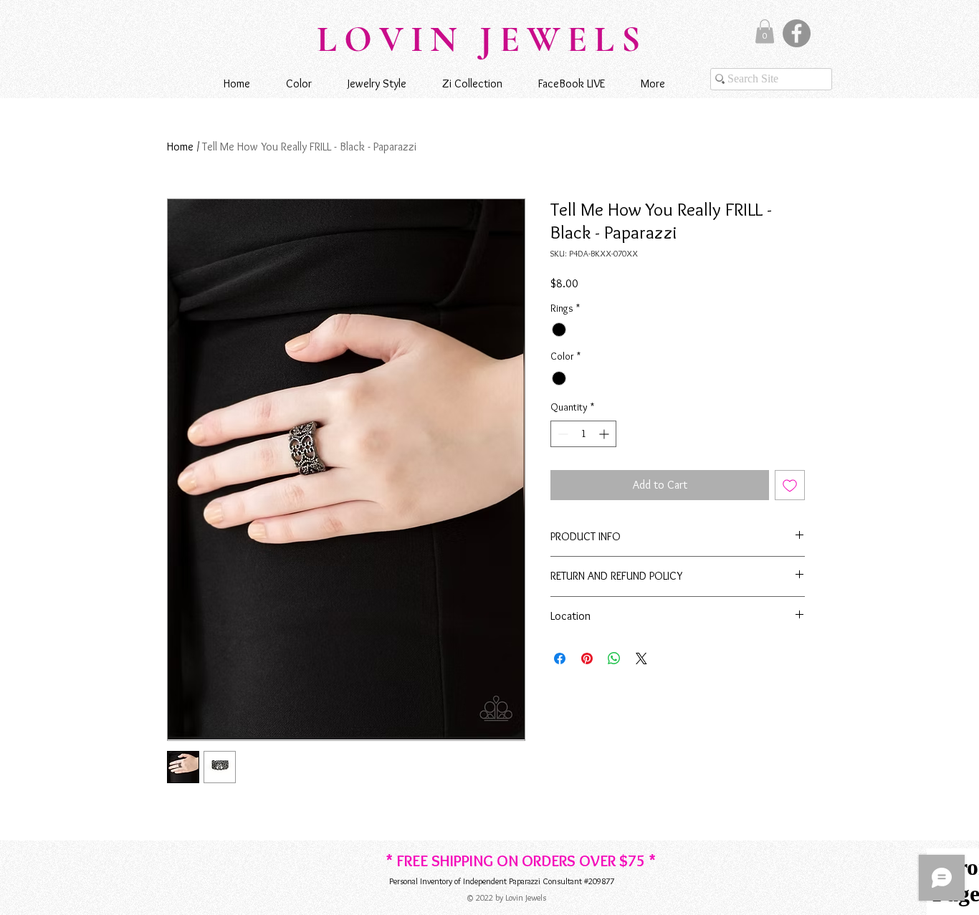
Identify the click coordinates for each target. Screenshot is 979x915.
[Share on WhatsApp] (614, 658)
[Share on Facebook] (559, 658)
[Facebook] (797, 33)
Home (180, 146)
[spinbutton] (583, 433)
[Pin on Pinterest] (587, 658)
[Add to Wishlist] (790, 485)
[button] (765, 31)
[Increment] (605, 433)
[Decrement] (561, 433)
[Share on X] (641, 658)
